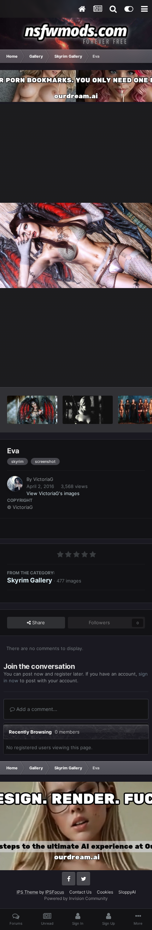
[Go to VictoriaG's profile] (15, 484)
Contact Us (80, 892)
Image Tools (123, 374)
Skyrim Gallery (29, 580)
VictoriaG (43, 479)
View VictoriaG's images (53, 493)
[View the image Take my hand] (32, 410)
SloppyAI (127, 892)
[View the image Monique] (88, 410)
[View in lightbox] (76, 245)
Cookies (105, 892)
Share (38, 622)
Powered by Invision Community (76, 898)
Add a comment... (36, 709)
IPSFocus (54, 892)
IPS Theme (27, 892)
